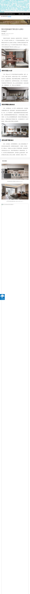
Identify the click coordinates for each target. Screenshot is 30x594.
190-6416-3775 (27, 13)
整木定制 (8, 13)
